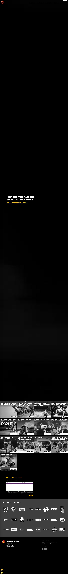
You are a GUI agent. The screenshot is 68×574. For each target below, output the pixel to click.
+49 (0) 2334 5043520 (9, 545)
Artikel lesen (13, 416)
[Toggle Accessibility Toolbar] (2, 573)
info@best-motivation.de (10, 546)
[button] (1, 571)
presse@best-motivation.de (46, 543)
